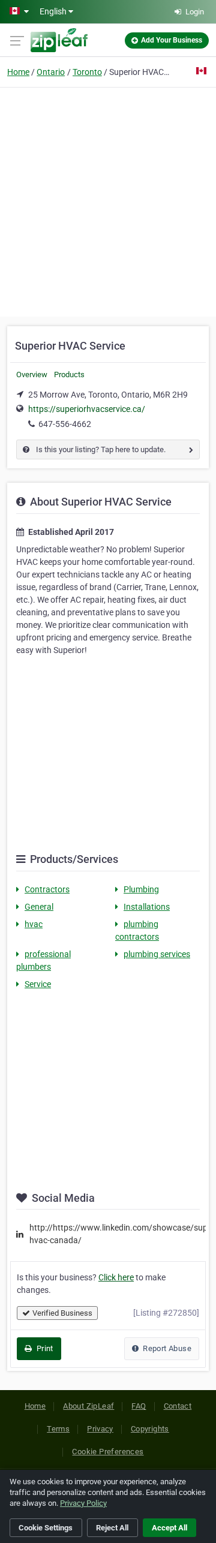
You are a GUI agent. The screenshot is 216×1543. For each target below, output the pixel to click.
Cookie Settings (46, 1527)
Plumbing (141, 889)
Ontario (51, 72)
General (39, 907)
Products (69, 374)
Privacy (100, 1428)
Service (38, 984)
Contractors (47, 889)
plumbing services (157, 954)
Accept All (169, 1527)
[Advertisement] (108, 200)
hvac (34, 924)
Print (43, 1348)
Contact (178, 1405)
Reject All (112, 1527)
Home (18, 72)
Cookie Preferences (107, 1451)
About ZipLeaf (88, 1405)
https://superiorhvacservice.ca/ (86, 409)
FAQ (138, 1405)
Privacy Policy (83, 1503)
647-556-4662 (64, 424)
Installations (147, 907)
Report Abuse (166, 1348)
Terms (58, 1428)
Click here (116, 1277)
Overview (31, 374)
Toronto (87, 72)
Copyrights (150, 1428)
